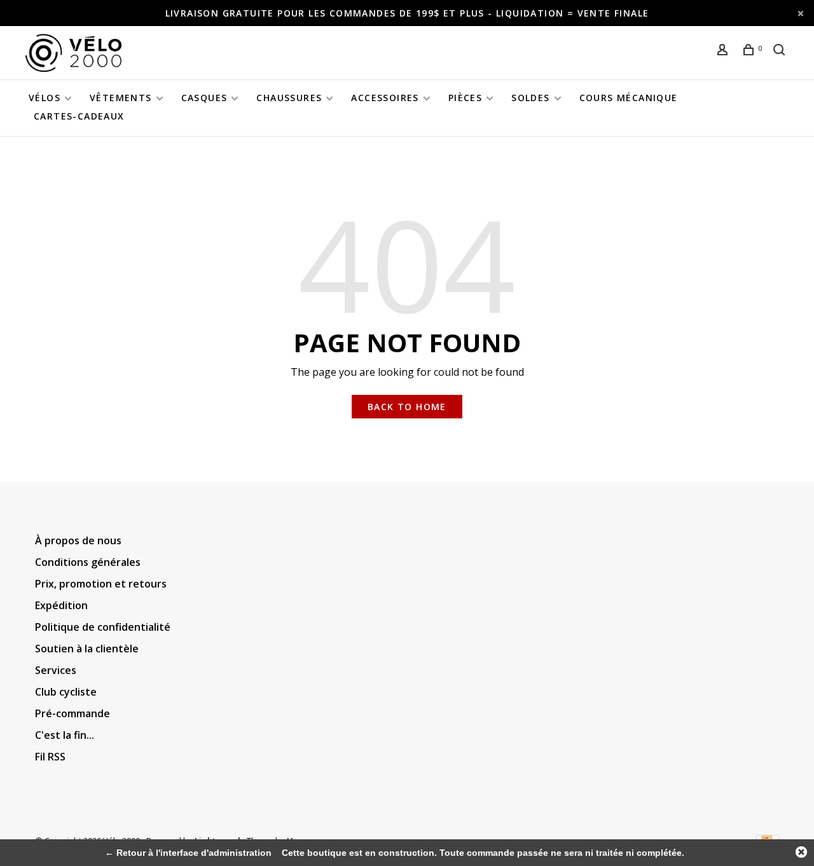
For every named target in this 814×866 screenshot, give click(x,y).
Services (55, 670)
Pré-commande (72, 713)
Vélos (44, 98)
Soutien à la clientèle (87, 649)
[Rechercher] (781, 51)
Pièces (465, 98)
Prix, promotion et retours (101, 584)
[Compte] (724, 51)
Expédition (61, 605)
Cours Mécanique (628, 98)
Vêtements (121, 98)
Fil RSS (50, 757)
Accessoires (384, 98)
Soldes (530, 98)
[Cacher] (801, 852)
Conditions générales (88, 562)
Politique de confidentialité (102, 627)
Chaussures (289, 98)
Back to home (407, 407)
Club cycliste (66, 692)
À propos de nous (78, 540)
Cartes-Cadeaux (79, 116)
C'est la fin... (64, 735)
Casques (204, 98)
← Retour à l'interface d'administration (188, 853)
